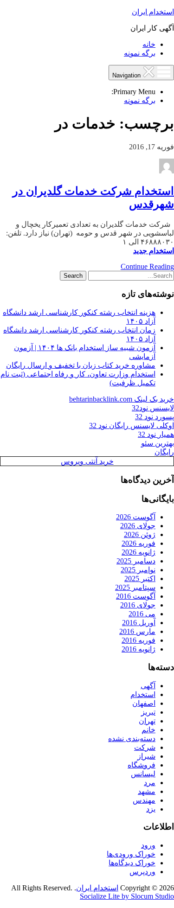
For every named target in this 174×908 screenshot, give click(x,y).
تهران (147, 721)
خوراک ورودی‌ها (131, 854)
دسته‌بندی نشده (131, 738)
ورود (148, 845)
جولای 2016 (137, 605)
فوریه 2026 (138, 543)
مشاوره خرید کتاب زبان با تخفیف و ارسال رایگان (80, 365)
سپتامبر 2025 (135, 587)
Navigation (127, 75)
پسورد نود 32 (154, 417)
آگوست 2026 (135, 517)
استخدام (142, 694)
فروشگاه (141, 765)
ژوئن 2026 (139, 534)
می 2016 (142, 614)
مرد (149, 783)
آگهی (148, 686)
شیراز (146, 756)
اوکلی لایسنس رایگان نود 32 (131, 425)
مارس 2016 (137, 631)
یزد (150, 809)
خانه (148, 44)
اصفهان (143, 703)
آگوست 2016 (135, 596)
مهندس (144, 800)
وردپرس (142, 872)
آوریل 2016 (138, 623)
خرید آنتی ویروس (87, 461)
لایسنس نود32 (153, 408)
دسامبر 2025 (135, 561)
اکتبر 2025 (139, 578)
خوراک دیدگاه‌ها (132, 863)
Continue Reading (147, 266)
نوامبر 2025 (138, 570)
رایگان (164, 452)
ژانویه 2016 (138, 649)
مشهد (146, 791)
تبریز (148, 712)
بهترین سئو (157, 443)
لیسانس (143, 774)
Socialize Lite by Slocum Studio (127, 896)
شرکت (144, 747)
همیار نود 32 (156, 434)
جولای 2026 (137, 526)
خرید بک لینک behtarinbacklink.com (121, 399)
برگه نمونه (139, 53)
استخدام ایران (153, 12)
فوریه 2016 (138, 640)
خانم (148, 730)
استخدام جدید (153, 251)
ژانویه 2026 (138, 552)
